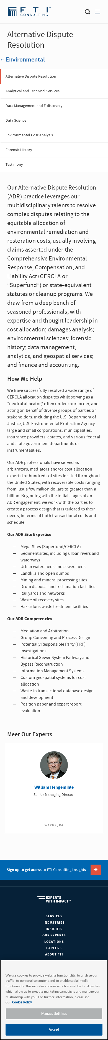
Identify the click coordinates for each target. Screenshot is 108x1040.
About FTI (54, 954)
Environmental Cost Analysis (29, 135)
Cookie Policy (22, 1002)
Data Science (16, 120)
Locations (54, 941)
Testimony (14, 164)
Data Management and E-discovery (34, 105)
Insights (54, 929)
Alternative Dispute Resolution (31, 76)
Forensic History (19, 149)
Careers (54, 948)
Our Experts (54, 935)
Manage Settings (54, 1014)
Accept (54, 1029)
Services (54, 916)
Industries (54, 922)
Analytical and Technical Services (33, 91)
